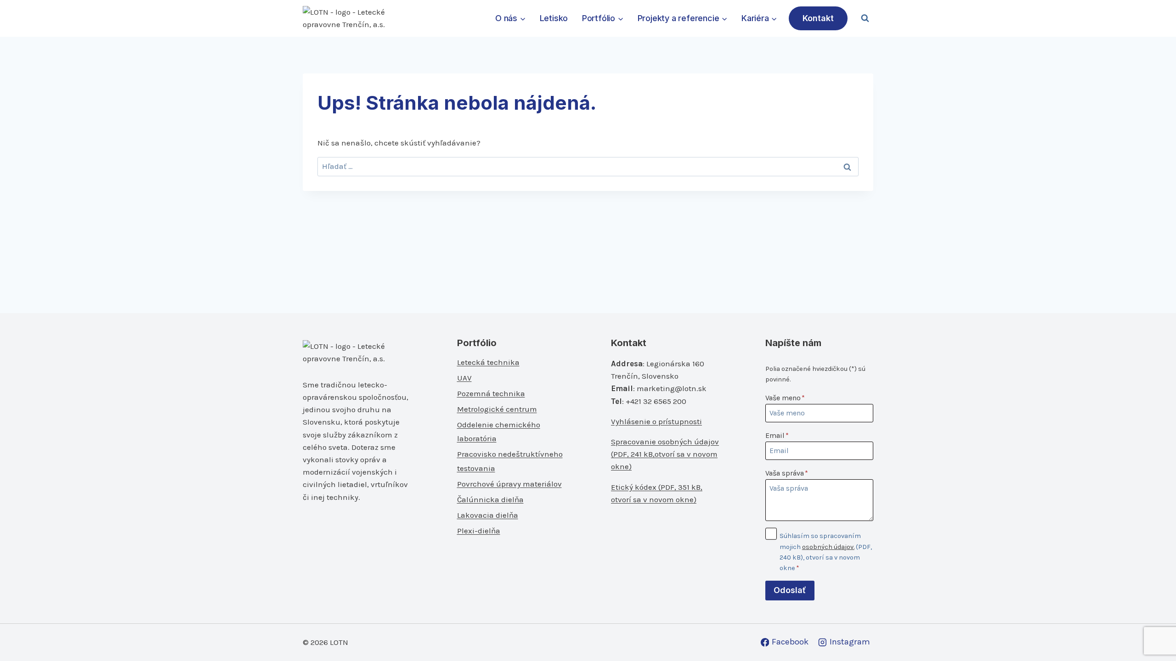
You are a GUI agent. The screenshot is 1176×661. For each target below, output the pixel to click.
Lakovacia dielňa (487, 515)
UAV (464, 377)
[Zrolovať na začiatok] (1153, 634)
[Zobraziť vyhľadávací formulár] (865, 18)
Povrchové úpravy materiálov (509, 483)
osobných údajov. (828, 547)
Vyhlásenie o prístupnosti (656, 421)
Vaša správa (786, 473)
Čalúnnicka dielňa (490, 499)
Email (777, 435)
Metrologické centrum (497, 409)
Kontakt (818, 18)
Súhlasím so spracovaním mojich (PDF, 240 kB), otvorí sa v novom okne (826, 551)
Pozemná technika (491, 393)
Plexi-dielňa (478, 530)
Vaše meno (785, 397)
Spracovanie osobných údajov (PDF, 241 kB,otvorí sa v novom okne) (665, 454)
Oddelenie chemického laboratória (498, 431)
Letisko (554, 18)
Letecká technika (488, 362)
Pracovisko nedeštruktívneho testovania (510, 461)
